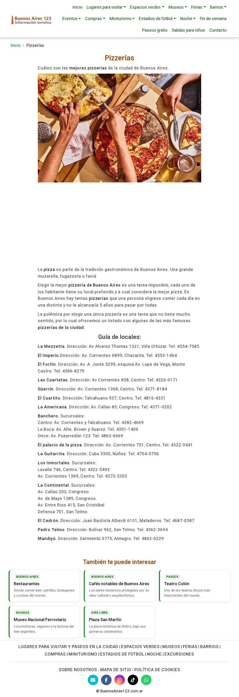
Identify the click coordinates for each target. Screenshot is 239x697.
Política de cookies (157, 669)
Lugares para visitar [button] (105, 7)
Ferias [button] (196, 7)
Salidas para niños (188, 30)
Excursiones (179, 654)
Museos (171, 646)
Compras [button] (93, 18)
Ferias (190, 646)
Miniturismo (83, 654)
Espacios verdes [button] (145, 7)
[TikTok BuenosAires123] (133, 680)
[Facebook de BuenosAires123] (106, 680)
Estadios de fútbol (122, 654)
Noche (154, 654)
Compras (55, 654)
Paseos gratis (155, 30)
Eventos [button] (69, 18)
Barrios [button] (216, 7)
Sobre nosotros (78, 669)
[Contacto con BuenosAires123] (93, 680)
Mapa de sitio (115, 669)
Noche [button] (186, 18)
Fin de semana (213, 18)
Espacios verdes (140, 646)
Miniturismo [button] (120, 18)
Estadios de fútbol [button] (155, 18)
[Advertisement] (119, 224)
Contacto (217, 30)
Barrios (209, 646)
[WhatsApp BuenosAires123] (146, 680)
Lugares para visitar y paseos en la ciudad (68, 646)
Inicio (77, 7)
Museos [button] (176, 7)
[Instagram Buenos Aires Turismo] (119, 680)
